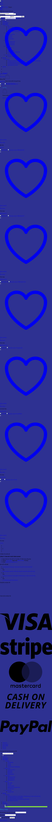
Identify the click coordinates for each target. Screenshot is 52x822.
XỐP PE (2, 147)
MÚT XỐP (10, 783)
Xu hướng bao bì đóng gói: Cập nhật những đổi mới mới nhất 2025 (17, 567)
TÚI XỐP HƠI (11, 789)
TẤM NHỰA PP (3, 279)
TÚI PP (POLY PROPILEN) (14, 767)
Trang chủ (2, 7)
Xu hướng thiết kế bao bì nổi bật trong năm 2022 (18, 799)
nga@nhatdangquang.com (11, 562)
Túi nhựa (7, 761)
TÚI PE (9, 765)
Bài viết (4, 747)
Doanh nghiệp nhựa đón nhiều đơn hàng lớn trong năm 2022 (16, 571)
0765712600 (9, 560)
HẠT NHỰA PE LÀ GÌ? (13, 800)
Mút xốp (7, 781)
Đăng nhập (12, 817)
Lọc (23, 16)
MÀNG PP (10, 772)
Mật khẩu (2, 815)
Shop (6, 7)
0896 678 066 (21, 560)
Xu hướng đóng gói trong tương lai (10, 580)
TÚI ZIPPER (3, 477)
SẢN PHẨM (5, 745)
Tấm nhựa (7, 775)
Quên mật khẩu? (3, 820)
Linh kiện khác (8, 790)
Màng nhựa (7, 768)
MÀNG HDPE (11, 774)
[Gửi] (3, 755)
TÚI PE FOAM (11, 786)
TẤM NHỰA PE (3, 213)
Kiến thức (7, 794)
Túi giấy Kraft (3, 411)
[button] (1, 8)
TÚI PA (1, 543)
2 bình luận (32, 571)
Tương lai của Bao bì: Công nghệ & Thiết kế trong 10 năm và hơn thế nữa (19, 575)
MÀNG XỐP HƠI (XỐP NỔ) (14, 787)
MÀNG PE (2, 81)
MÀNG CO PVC (11, 770)
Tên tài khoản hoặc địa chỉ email (7, 812)
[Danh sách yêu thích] (0, 415)
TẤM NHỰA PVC (4, 345)
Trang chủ (5, 742)
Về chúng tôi (5, 744)
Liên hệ (4, 748)
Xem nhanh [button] (2, 76)
